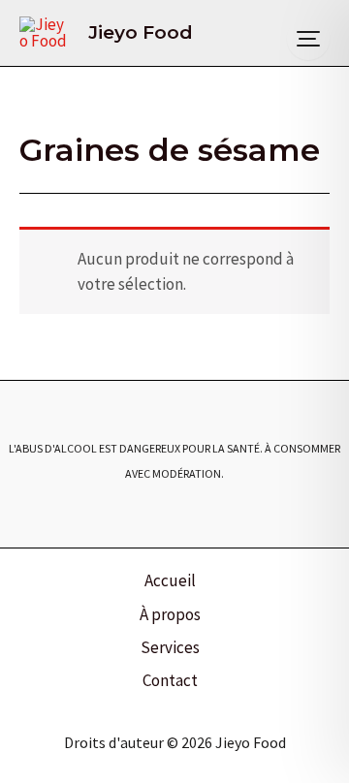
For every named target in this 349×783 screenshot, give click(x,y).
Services (170, 647)
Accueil (170, 580)
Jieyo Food (140, 32)
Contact (170, 680)
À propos (170, 614)
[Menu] (308, 38)
